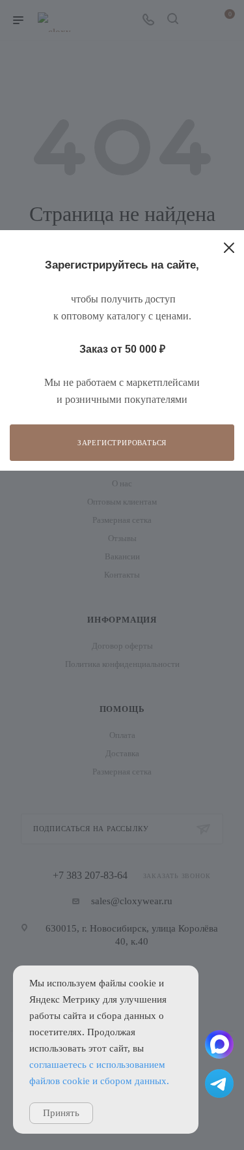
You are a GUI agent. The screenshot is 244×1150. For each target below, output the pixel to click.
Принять (61, 1113)
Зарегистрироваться (122, 443)
